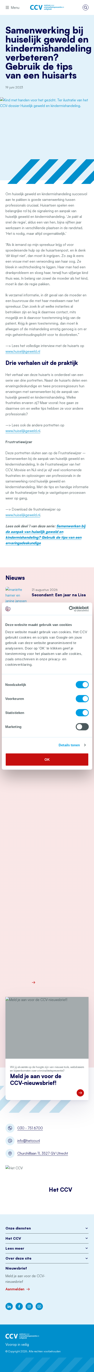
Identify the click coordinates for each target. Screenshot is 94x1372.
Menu (15, 7)
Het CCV (13, 1238)
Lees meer (14, 1248)
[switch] (82, 698)
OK (47, 759)
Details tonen (69, 745)
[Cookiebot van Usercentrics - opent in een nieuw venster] (69, 609)
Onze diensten (18, 1228)
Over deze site (18, 1258)
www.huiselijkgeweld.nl (22, 351)
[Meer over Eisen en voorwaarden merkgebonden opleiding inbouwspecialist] (60, 982)
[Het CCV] (47, 7)
